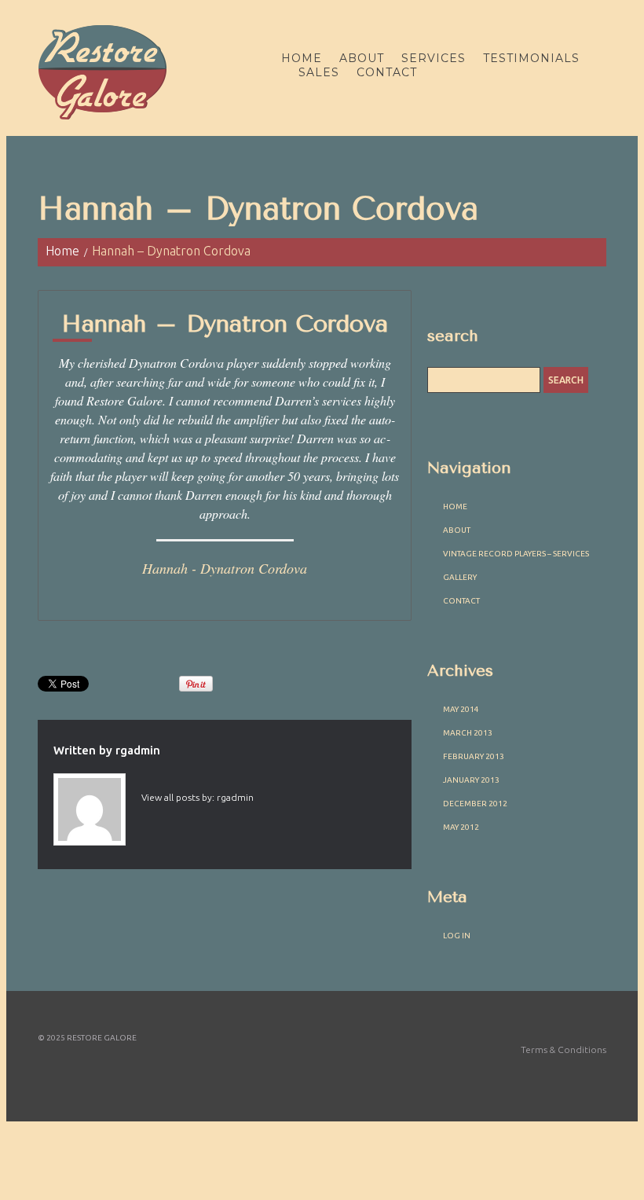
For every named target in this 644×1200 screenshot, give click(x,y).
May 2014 (461, 709)
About (361, 58)
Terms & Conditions (563, 1049)
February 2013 (473, 756)
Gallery (460, 577)
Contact (387, 72)
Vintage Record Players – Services (516, 553)
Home (301, 58)
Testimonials (531, 58)
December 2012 (475, 803)
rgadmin (137, 750)
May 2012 (461, 827)
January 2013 (471, 780)
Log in (456, 935)
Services (433, 58)
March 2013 (467, 732)
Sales (318, 72)
